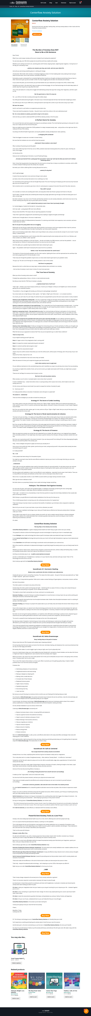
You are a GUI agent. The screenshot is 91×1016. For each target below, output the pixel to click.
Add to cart (37, 34)
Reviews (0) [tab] (24, 44)
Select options (16, 963)
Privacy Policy (50, 1012)
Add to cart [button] (15, 998)
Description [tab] (14, 44)
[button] (27, 22)
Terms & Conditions (37, 31)
